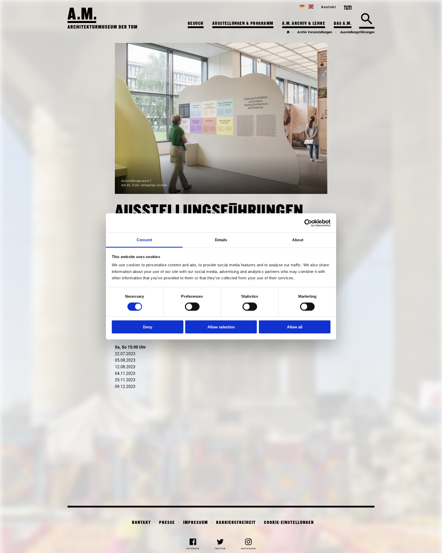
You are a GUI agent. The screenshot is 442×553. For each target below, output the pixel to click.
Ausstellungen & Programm (242, 24)
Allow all (294, 327)
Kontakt (328, 7)
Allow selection (221, 327)
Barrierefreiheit (236, 523)
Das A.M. (342, 24)
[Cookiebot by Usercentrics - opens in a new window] (308, 223)
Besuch (196, 24)
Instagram (248, 549)
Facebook (193, 549)
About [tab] (297, 240)
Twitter (220, 549)
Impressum (195, 523)
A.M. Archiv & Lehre (303, 24)
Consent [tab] (144, 240)
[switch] (192, 307)
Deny (147, 327)
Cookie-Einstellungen (289, 523)
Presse (167, 523)
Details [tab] (221, 240)
